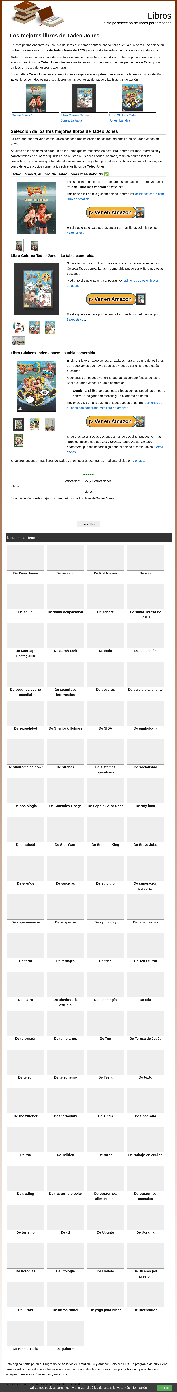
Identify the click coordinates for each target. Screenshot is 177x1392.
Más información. (136, 1387)
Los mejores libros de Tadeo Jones (54, 35)
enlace (139, 460)
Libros (159, 16)
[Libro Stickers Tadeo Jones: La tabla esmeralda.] (132, 98)
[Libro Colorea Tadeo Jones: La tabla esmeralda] (18, 327)
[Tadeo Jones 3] (35, 98)
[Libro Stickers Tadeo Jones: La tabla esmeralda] (18, 424)
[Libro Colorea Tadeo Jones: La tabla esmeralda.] (84, 98)
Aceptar (165, 1387)
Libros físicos (76, 233)
